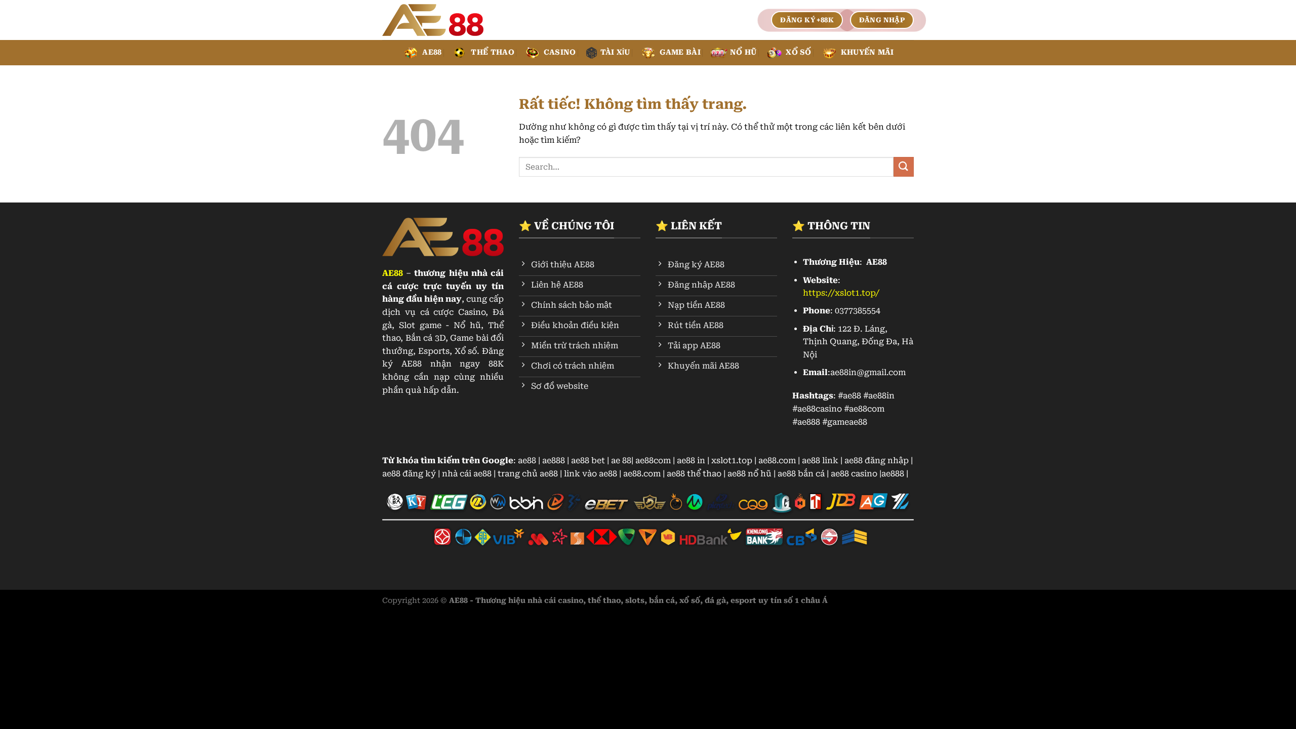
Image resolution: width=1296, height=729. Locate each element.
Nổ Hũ (743, 52)
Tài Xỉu (615, 52)
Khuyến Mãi (867, 52)
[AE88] (432, 20)
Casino (560, 52)
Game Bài (680, 52)
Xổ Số (798, 52)
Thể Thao (492, 52)
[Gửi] (904, 167)
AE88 (431, 52)
